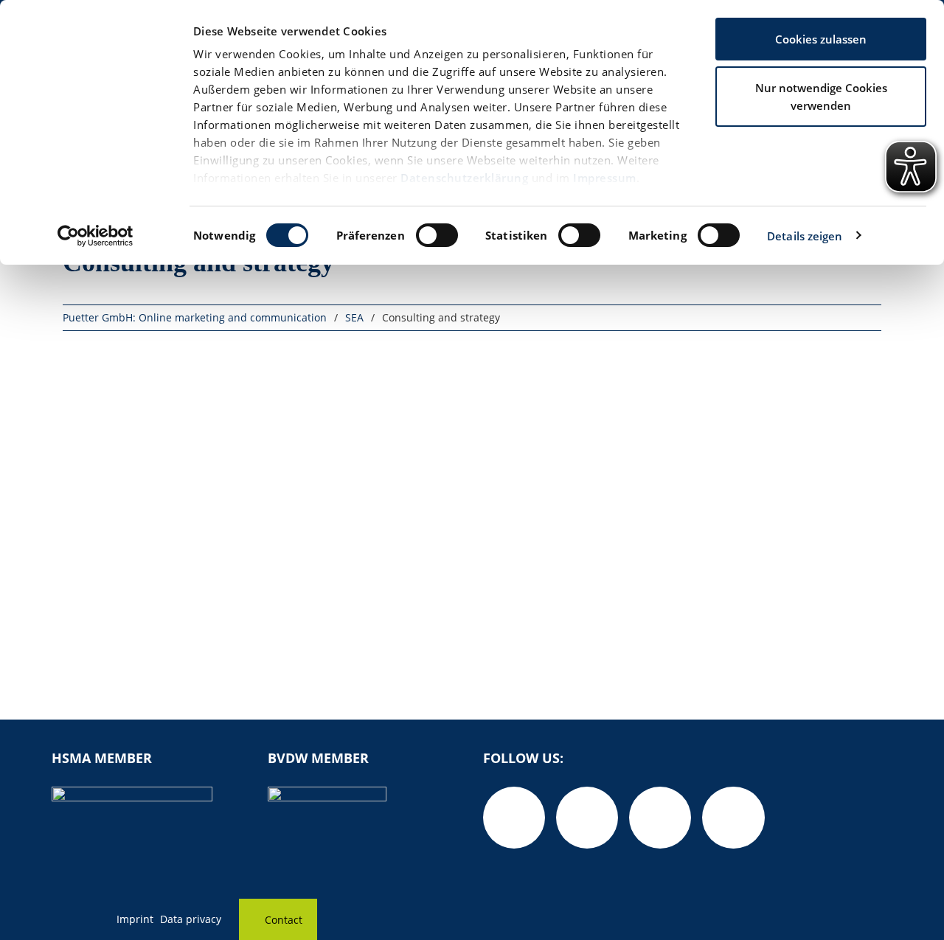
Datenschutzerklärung (464, 177)
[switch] (437, 235)
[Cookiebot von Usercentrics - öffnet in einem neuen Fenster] (95, 236)
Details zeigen (804, 236)
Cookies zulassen (821, 39)
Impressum (604, 177)
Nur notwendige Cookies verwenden (821, 96)
